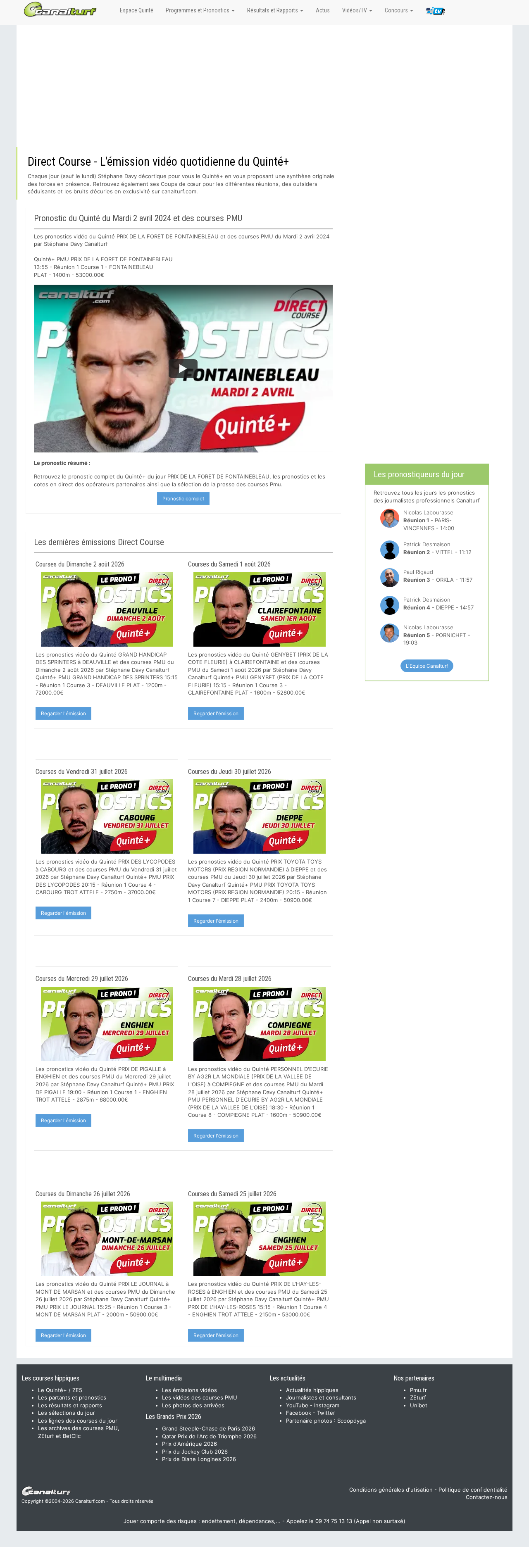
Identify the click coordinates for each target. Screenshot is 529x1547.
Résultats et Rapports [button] (273, 10)
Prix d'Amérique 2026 (189, 1443)
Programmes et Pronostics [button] (198, 10)
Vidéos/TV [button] (355, 10)
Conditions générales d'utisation (391, 1489)
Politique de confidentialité (473, 1489)
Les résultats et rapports (70, 1405)
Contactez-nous (487, 1497)
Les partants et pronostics (72, 1397)
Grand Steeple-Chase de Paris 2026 (208, 1428)
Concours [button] (397, 10)
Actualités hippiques (312, 1390)
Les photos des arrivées (193, 1405)
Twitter (326, 1412)
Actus (323, 10)
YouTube (297, 1405)
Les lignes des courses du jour (77, 1420)
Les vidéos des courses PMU (199, 1397)
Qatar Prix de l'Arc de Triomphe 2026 (209, 1436)
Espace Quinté (136, 10)
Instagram (326, 1405)
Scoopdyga (351, 1420)
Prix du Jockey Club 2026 (195, 1451)
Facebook (298, 1412)
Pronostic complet (183, 498)
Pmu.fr (418, 1390)
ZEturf (418, 1397)
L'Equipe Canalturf (427, 666)
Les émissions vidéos (189, 1390)
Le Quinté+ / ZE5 (60, 1390)
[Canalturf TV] (435, 12)
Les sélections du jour (66, 1412)
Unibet (418, 1405)
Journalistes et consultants (321, 1397)
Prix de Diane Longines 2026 (199, 1459)
